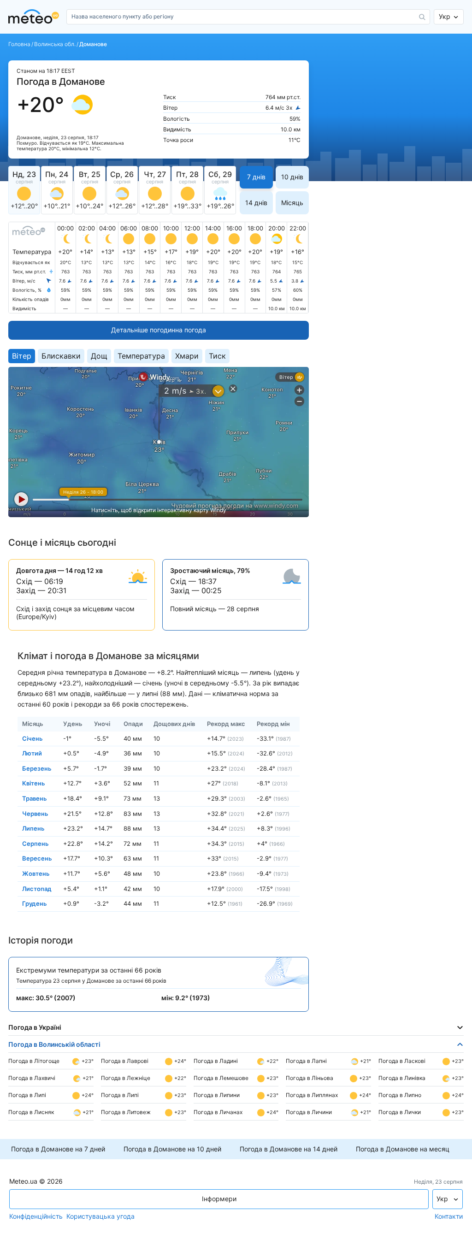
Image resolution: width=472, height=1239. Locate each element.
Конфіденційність (36, 1216)
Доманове (93, 44)
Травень (34, 798)
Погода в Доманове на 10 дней (172, 1149)
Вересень (37, 858)
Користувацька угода (100, 1216)
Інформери (219, 1199)
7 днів (256, 177)
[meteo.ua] (35, 16)
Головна (19, 44)
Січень (32, 738)
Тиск (217, 355)
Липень (33, 828)
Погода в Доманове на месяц (402, 1149)
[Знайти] (422, 17)
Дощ (99, 355)
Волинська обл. (55, 44)
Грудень (34, 903)
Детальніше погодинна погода (158, 330)
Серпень (35, 843)
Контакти (449, 1216)
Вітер (21, 355)
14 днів (256, 202)
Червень (35, 813)
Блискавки (61, 355)
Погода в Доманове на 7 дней (58, 1149)
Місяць (292, 202)
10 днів (292, 177)
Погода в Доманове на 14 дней (288, 1149)
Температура (141, 355)
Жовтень (36, 873)
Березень (37, 768)
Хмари (187, 355)
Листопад (37, 888)
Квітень (33, 783)
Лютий (32, 753)
